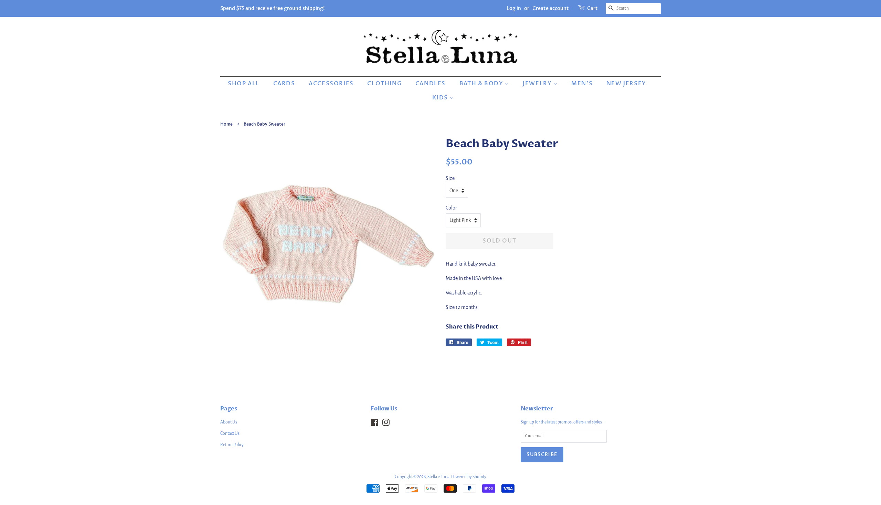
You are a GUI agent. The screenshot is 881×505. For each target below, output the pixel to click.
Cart (592, 8)
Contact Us (230, 433)
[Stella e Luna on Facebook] (375, 424)
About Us (228, 422)
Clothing (384, 83)
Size (450, 178)
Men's (582, 83)
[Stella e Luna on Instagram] (386, 424)
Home (226, 124)
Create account (550, 8)
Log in (514, 8)
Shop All (243, 83)
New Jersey (626, 83)
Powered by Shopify (468, 476)
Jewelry (538, 83)
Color (451, 208)
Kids (441, 97)
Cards (284, 83)
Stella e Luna (438, 476)
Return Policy (232, 444)
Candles (430, 83)
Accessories (331, 83)
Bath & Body (482, 83)
